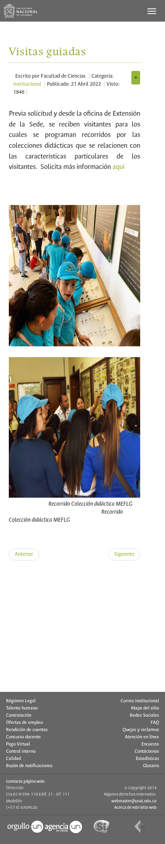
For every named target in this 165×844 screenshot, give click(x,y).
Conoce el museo (41, 625)
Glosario (151, 766)
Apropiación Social (42, 646)
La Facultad (34, 604)
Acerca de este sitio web (135, 807)
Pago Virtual (18, 744)
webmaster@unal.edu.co (134, 801)
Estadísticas (147, 758)
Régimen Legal (21, 701)
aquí (119, 167)
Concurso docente (23, 737)
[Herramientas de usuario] (135, 77)
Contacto (32, 688)
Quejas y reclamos (141, 729)
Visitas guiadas (38, 667)
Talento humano (22, 708)
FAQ (155, 722)
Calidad (13, 758)
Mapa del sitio (145, 708)
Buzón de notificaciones (29, 766)
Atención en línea (142, 737)
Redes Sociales (144, 715)
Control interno (21, 751)
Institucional (27, 84)
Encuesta (150, 744)
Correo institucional (140, 701)
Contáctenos (147, 751)
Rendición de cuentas (27, 729)
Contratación (18, 715)
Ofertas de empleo (24, 722)
